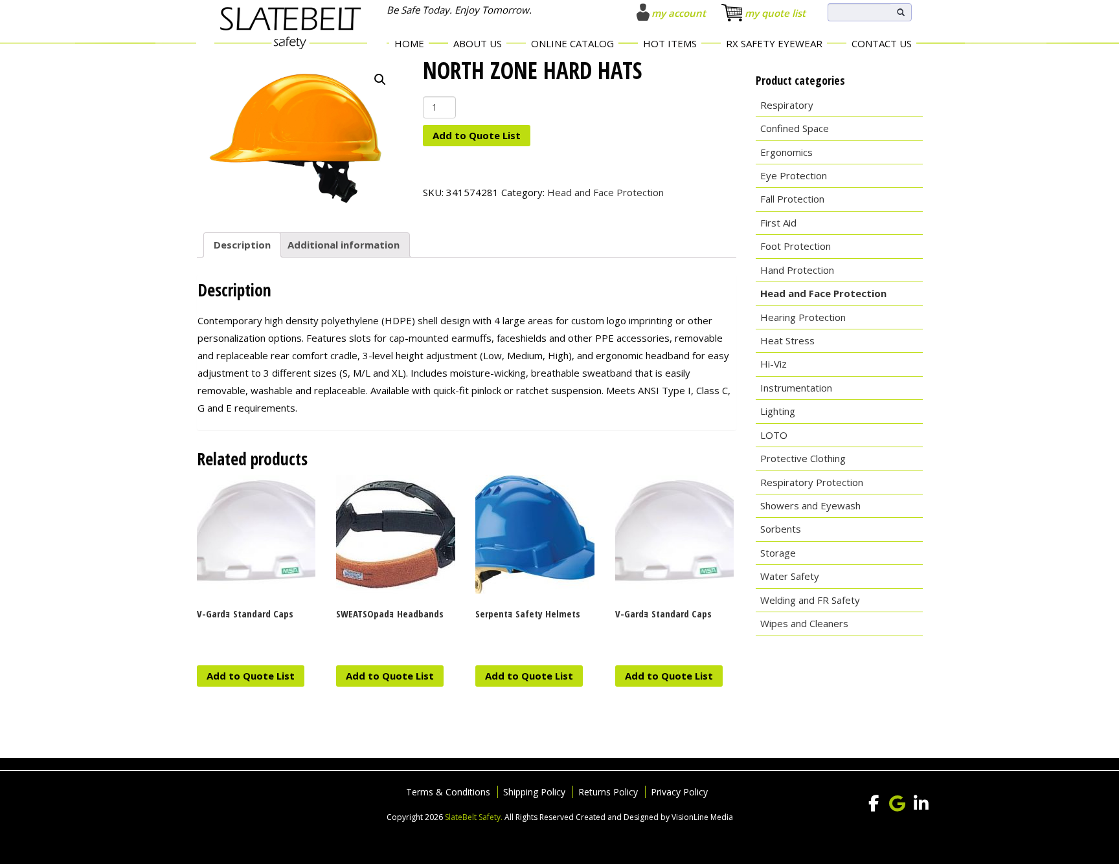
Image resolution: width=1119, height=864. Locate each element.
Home (409, 43)
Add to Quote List (477, 135)
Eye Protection (793, 175)
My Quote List (775, 12)
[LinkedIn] (921, 804)
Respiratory (786, 104)
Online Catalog (572, 43)
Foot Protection (795, 245)
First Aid (778, 222)
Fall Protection (792, 198)
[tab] (242, 245)
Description (242, 244)
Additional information (344, 244)
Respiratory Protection (811, 482)
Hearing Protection (803, 317)
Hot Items (670, 43)
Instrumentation (796, 387)
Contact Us (882, 43)
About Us (477, 43)
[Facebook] (874, 804)
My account (678, 12)
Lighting (777, 410)
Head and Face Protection (605, 192)
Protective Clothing (803, 458)
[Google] (897, 804)
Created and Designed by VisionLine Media (654, 817)
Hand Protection (797, 269)
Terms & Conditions (448, 792)
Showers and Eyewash (810, 505)
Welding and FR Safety (810, 599)
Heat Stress (787, 340)
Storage (778, 552)
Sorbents (780, 528)
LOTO (773, 434)
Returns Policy (608, 792)
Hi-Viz (773, 363)
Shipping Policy (534, 792)
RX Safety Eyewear (774, 43)
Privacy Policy (679, 792)
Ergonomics (786, 152)
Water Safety (789, 576)
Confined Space (794, 128)
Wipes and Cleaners (804, 623)
